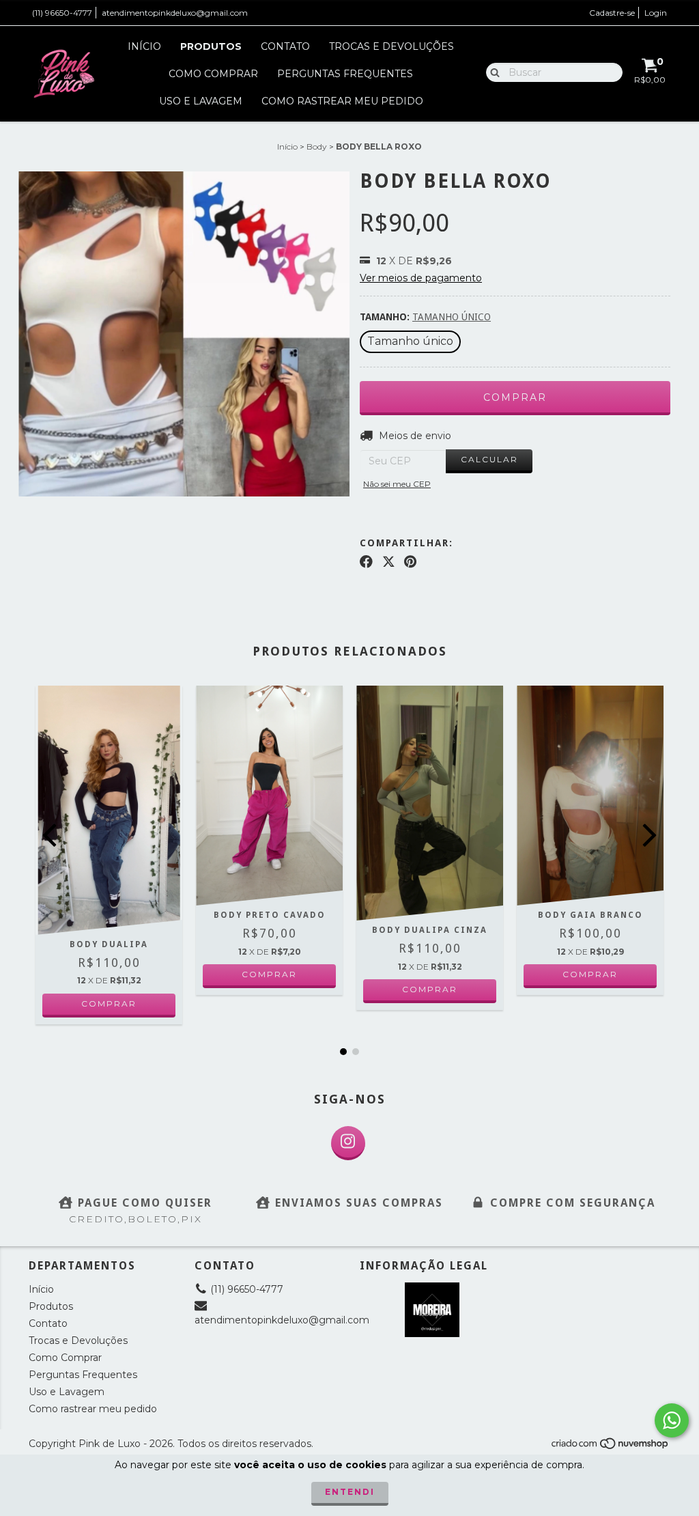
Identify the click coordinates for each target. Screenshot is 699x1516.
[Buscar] (492, 71)
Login (655, 13)
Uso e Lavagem (200, 101)
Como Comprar (213, 74)
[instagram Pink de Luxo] (348, 1143)
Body (316, 146)
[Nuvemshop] (610, 1447)
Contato (285, 46)
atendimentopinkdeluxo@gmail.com (175, 13)
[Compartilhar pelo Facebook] (366, 562)
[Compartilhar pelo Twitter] (388, 562)
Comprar (109, 1003)
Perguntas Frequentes (345, 74)
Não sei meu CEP (397, 484)
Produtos (211, 46)
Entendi (350, 1492)
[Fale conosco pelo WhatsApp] (672, 1420)
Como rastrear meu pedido (342, 101)
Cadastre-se (612, 13)
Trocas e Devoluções (391, 46)
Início (144, 46)
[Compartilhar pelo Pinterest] (410, 562)
